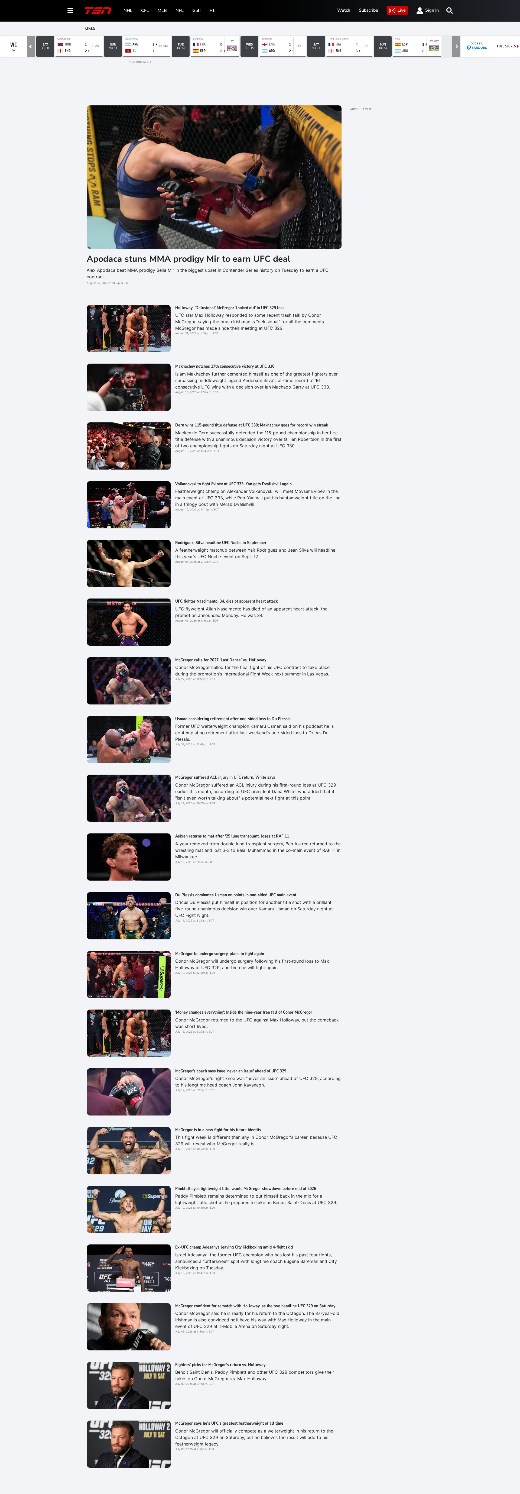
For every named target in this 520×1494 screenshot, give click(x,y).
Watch (343, 10)
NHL (127, 11)
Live (402, 10)
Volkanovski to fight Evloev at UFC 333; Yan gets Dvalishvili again (233, 484)
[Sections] (70, 10)
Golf (196, 11)
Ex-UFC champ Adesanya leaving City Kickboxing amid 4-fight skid (234, 1247)
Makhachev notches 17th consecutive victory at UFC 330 (224, 366)
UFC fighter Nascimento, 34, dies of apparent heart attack (226, 601)
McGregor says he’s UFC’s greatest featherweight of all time (229, 1423)
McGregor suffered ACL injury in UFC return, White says (225, 777)
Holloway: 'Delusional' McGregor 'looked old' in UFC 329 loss (229, 308)
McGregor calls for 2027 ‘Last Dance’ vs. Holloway (220, 660)
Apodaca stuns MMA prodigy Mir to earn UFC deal (188, 259)
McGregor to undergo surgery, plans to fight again (219, 954)
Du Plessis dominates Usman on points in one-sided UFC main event (235, 895)
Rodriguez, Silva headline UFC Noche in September (220, 543)
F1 (212, 11)
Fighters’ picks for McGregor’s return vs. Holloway (220, 1365)
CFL (145, 11)
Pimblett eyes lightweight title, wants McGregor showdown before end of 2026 (245, 1189)
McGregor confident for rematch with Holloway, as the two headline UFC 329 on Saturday (255, 1306)
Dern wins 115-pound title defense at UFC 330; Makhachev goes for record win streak (251, 425)
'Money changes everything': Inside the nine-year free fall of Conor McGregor (243, 1012)
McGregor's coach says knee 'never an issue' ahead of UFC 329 (230, 1071)
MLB (162, 11)
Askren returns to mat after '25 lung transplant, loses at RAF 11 (232, 836)
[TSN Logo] (98, 10)
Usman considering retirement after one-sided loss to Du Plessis (233, 719)
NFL (180, 11)
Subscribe (368, 10)
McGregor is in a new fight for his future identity (218, 1130)
